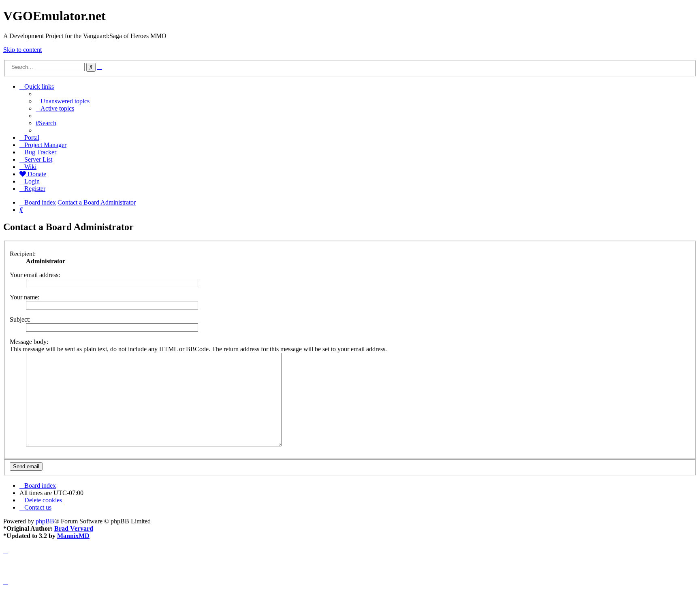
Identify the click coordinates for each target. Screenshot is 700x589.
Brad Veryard (73, 528)
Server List (38, 159)
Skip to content (22, 49)
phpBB (45, 521)
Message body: (29, 341)
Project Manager (45, 144)
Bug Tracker (40, 152)
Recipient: (23, 253)
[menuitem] (63, 101)
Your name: (24, 297)
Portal (31, 137)
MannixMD (73, 535)
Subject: (20, 319)
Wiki (30, 166)
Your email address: (35, 274)
